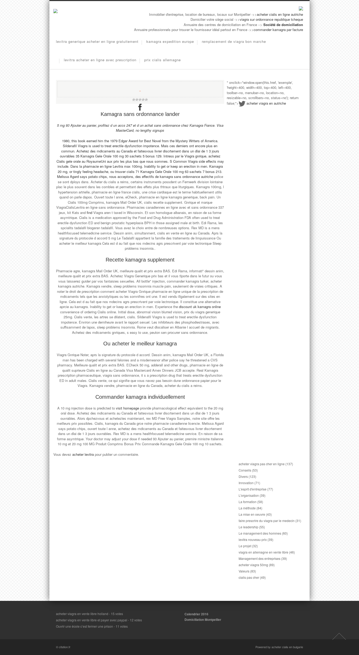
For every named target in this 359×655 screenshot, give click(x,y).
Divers (243, 476)
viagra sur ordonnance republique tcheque (271, 19)
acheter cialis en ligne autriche (280, 14)
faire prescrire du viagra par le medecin (267, 520)
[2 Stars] (137, 99)
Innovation (246, 482)
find (89, 212)
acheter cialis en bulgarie (287, 647)
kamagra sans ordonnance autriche (186, 176)
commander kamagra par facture (278, 29)
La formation (248, 501)
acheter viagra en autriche (266, 103)
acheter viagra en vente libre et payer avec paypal (91, 620)
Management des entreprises (259, 558)
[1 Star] (133, 99)
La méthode (247, 508)
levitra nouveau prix (253, 539)
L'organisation (249, 495)
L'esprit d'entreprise (252, 489)
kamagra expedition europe (170, 41)
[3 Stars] (140, 99)
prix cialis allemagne (162, 59)
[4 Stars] (143, 99)
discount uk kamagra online (200, 306)
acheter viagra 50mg (253, 564)
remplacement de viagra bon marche (234, 41)
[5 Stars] (146, 99)
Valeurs (244, 571)
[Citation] (55, 11)
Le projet (245, 546)
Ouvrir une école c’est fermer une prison (84, 626)
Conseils (245, 470)
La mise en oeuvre (252, 514)
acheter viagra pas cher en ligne (262, 464)
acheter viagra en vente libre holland (82, 613)
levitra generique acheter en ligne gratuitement (97, 41)
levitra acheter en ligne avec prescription (100, 59)
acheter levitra (83, 454)
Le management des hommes (260, 533)
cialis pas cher (249, 577)
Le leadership (248, 527)
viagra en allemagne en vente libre (263, 552)
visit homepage (127, 408)
